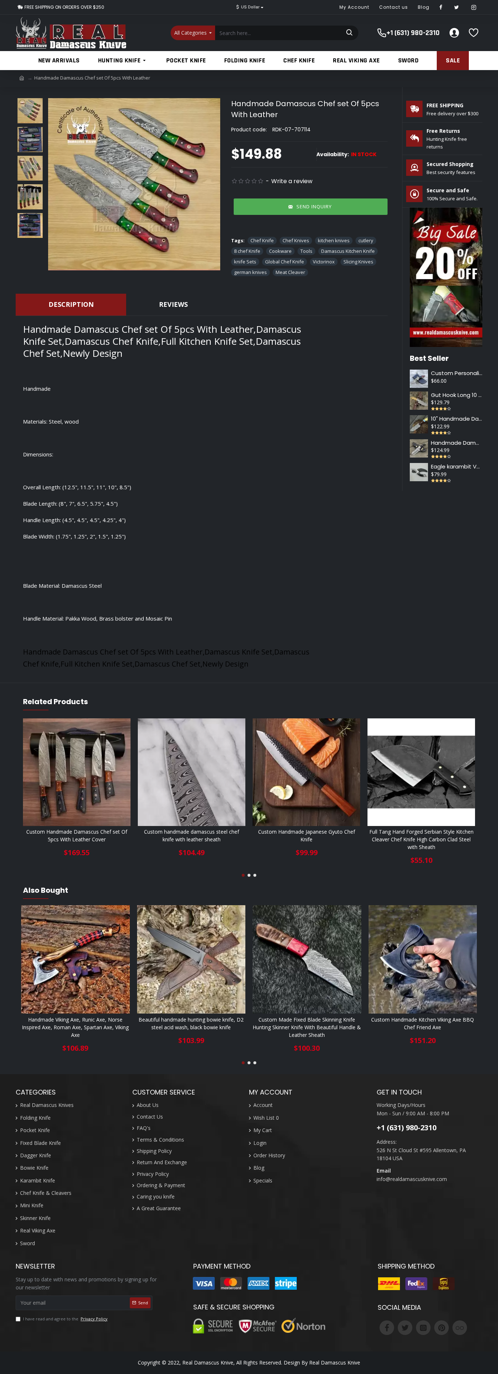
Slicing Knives (358, 261)
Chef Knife (262, 240)
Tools (306, 251)
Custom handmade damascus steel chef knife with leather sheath (191, 835)
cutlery (365, 240)
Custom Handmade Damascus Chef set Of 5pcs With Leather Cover (76, 835)
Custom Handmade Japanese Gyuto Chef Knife (306, 835)
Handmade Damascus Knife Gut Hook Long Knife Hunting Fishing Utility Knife (456, 443)
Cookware (280, 251)
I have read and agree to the (65, 1318)
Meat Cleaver (290, 272)
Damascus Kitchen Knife (348, 251)
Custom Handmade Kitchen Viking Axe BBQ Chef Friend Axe (422, 1023)
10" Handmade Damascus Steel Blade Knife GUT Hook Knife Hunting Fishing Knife (456, 418)
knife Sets (245, 261)
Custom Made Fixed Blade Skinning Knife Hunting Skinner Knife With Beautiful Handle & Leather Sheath (307, 1027)
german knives (250, 272)
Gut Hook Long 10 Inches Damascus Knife (456, 395)
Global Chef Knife (284, 261)
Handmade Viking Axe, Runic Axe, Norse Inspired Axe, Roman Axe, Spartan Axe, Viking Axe (75, 1027)
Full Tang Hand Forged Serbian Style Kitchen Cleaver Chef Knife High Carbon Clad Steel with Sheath (421, 839)
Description (71, 304)
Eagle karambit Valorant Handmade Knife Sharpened (456, 466)
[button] (243, 875)
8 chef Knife (247, 251)
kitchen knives (334, 240)
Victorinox (324, 261)
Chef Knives (296, 240)
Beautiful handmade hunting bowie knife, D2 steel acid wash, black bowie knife (191, 1023)
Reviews (173, 304)
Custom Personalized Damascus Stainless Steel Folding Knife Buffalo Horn (456, 373)
